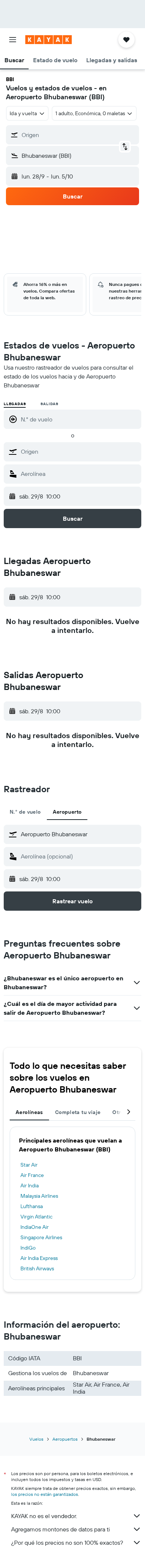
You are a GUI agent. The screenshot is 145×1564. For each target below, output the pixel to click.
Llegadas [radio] (15, 403)
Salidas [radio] (49, 403)
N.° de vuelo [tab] (25, 811)
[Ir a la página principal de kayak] (48, 39)
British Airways (37, 1268)
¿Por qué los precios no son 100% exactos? (67, 1542)
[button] (12, 39)
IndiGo (28, 1247)
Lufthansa (31, 1206)
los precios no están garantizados (44, 1494)
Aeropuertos (65, 1439)
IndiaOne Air (34, 1227)
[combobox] (79, 451)
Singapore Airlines (41, 1237)
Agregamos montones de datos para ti (60, 1529)
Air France (32, 1175)
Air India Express (39, 1258)
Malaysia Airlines (39, 1196)
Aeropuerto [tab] (67, 811)
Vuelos (36, 1439)
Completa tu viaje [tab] (77, 1112)
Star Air (29, 1164)
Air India (29, 1185)
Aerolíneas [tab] (29, 1112)
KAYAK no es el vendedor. (44, 1516)
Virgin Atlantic (36, 1216)
